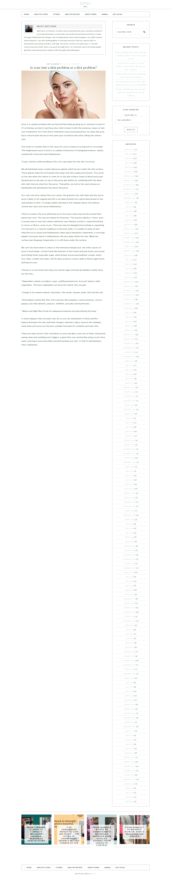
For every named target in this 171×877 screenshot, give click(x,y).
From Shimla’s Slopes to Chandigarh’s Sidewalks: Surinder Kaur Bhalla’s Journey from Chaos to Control (102, 836)
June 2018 (129, 581)
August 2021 (129, 414)
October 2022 (129, 352)
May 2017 (129, 638)
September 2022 (129, 356)
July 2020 (129, 471)
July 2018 (129, 577)
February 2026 (129, 176)
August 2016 (129, 678)
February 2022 (129, 387)
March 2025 (129, 224)
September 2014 (129, 779)
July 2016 (129, 682)
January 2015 (129, 762)
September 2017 (129, 621)
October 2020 (129, 458)
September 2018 (129, 568)
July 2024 (129, 260)
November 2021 (130, 400)
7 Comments (76, 64)
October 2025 (129, 193)
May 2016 (129, 691)
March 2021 (129, 436)
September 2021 (129, 409)
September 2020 (129, 462)
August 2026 (129, 149)
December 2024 (129, 238)
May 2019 (129, 533)
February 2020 (129, 493)
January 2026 (129, 180)
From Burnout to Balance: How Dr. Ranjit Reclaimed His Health (134, 831)
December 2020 (130, 449)
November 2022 (129, 348)
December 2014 (129, 766)
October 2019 (130, 511)
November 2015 (130, 718)
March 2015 (129, 753)
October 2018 (130, 563)
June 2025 (129, 211)
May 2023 (129, 321)
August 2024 (129, 255)
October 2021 (130, 405)
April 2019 (129, 537)
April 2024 (129, 273)
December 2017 (129, 607)
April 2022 (129, 378)
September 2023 (129, 304)
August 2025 (129, 202)
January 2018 (129, 603)
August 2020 (130, 467)
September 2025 (129, 198)
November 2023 (129, 295)
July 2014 (129, 788)
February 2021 (129, 440)
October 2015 (130, 722)
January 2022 (129, 392)
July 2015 (129, 735)
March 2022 (129, 383)
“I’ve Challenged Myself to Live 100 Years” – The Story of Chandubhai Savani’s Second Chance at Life (69, 835)
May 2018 (129, 585)
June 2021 (129, 422)
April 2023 (129, 326)
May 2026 (129, 163)
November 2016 (129, 665)
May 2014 (129, 797)
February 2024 (129, 282)
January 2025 (129, 233)
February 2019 (129, 546)
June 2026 (129, 158)
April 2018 (129, 590)
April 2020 (129, 484)
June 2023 (129, 317)
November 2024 (129, 242)
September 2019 (129, 515)
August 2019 (129, 519)
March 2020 (129, 489)
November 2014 (129, 770)
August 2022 (130, 361)
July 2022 (129, 365)
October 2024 (129, 246)
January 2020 (129, 497)
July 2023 (129, 312)
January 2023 (129, 339)
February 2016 (129, 704)
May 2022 (129, 374)
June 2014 (129, 792)
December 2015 (129, 713)
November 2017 (129, 612)
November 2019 (129, 506)
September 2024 (129, 251)
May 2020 (129, 480)
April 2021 (129, 431)
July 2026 (129, 154)
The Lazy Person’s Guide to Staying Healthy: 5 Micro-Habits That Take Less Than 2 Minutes (131, 66)
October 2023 (129, 299)
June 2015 (129, 740)
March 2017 (129, 647)
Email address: (131, 115)
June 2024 (129, 264)
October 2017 (129, 616)
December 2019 (129, 502)
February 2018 (129, 599)
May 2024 (129, 268)
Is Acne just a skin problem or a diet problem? (63, 68)
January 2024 (129, 286)
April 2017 (129, 643)
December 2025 (129, 185)
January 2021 (129, 445)
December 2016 (129, 660)
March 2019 (129, 541)
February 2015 (129, 757)
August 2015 (129, 731)
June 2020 (130, 475)
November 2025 (129, 189)
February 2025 (129, 229)
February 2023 (129, 334)
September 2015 (129, 726)
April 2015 (129, 748)
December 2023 (129, 290)
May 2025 (129, 215)
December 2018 (129, 555)
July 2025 (129, 207)
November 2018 (130, 559)
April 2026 (129, 167)
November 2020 (129, 453)
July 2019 (129, 524)
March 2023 (129, 330)
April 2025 (129, 220)
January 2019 (129, 550)
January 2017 (129, 656)
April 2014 (129, 801)
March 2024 (129, 277)
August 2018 (129, 572)
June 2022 (129, 370)
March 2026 (129, 171)
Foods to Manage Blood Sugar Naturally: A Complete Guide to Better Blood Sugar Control (131, 55)
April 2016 (129, 696)
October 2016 (130, 669)
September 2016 (129, 674)
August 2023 (129, 308)
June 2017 (129, 634)
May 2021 (129, 427)
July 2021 (129, 418)
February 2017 (129, 652)
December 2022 (129, 343)
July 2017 (129, 629)
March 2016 (129, 700)
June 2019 (129, 528)
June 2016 (129, 687)
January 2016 (129, 709)
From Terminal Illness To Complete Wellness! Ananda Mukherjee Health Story (36, 834)
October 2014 (130, 775)
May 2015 (129, 744)
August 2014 (129, 784)
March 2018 (129, 594)
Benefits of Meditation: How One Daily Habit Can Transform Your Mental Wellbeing (131, 92)
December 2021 (129, 396)
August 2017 (129, 625)
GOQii (85, 3)
